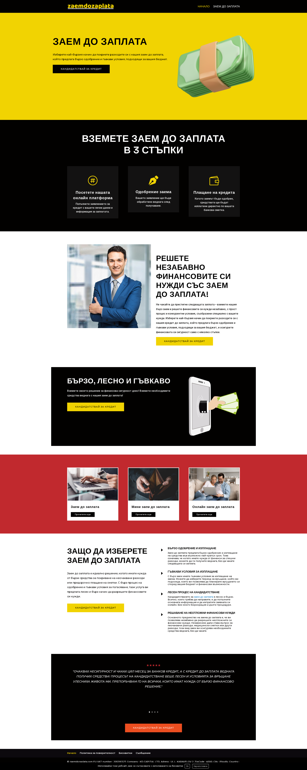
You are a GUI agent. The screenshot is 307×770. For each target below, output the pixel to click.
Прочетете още (83, 514)
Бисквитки (125, 753)
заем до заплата (203, 596)
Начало (204, 6)
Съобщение (143, 753)
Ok (187, 766)
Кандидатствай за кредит (81, 68)
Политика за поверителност (97, 753)
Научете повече (200, 766)
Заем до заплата (226, 6)
